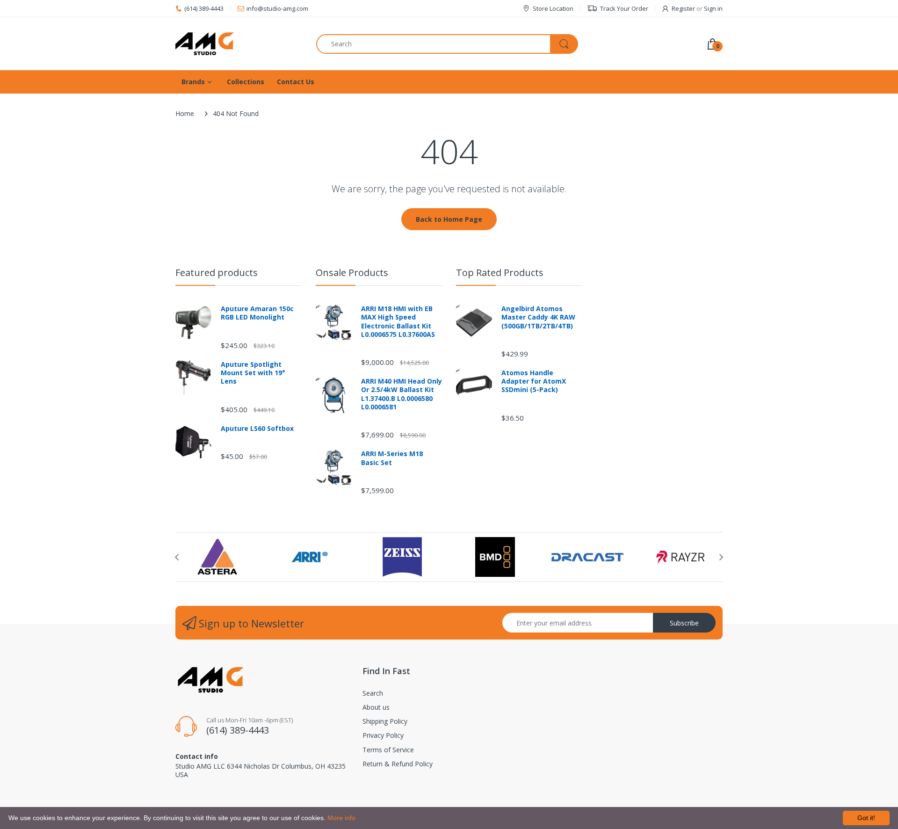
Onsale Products (352, 272)
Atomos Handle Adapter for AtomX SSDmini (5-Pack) (533, 381)
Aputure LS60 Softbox (257, 428)
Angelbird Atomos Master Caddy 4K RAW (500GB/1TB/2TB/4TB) (538, 317)
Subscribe (684, 622)
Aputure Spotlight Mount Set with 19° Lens (253, 372)
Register (683, 8)
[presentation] (176, 557)
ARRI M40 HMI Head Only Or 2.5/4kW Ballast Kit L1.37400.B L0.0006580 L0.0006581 (401, 394)
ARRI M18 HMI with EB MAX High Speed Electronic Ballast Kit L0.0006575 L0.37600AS (398, 322)
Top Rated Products (499, 272)
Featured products (216, 272)
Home (184, 113)
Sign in (713, 8)
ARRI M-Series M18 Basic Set (392, 458)
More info (341, 818)
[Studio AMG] (238, 43)
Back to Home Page (449, 219)
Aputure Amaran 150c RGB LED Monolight (257, 313)
